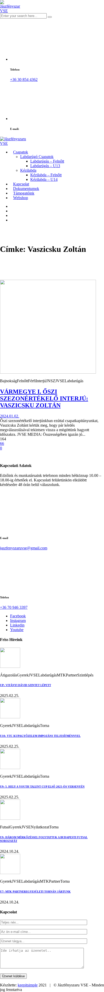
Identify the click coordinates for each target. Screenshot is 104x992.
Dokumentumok (26, 188)
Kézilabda (28, 170)
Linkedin (17, 625)
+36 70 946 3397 (14, 607)
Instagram (18, 620)
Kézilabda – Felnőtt (46, 175)
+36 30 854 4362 (24, 79)
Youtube (16, 630)
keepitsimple (28, 985)
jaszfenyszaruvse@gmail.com (23, 548)
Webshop (20, 198)
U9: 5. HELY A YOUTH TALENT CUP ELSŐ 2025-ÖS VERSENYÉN (42, 786)
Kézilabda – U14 (44, 179)
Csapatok (20, 152)
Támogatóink (23, 193)
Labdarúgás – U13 (45, 166)
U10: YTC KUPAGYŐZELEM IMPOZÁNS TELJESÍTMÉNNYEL (40, 735)
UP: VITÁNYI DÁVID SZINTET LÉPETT (25, 685)
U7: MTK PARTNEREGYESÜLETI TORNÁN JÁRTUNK (35, 891)
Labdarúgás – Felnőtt (47, 161)
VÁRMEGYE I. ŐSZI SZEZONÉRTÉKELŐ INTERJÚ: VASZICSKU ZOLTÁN (44, 398)
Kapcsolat (21, 184)
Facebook (18, 616)
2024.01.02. (9, 416)
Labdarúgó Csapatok (37, 156)
